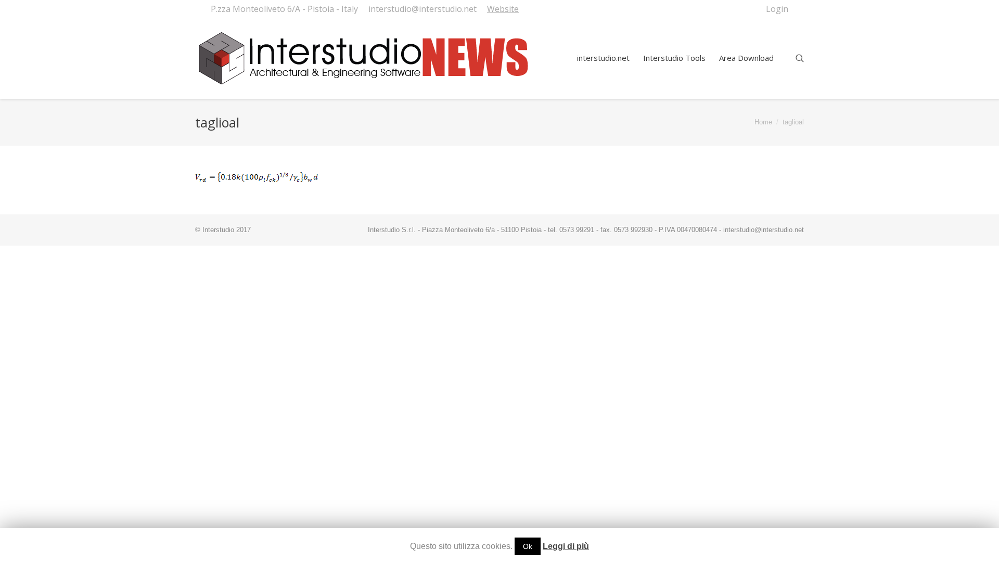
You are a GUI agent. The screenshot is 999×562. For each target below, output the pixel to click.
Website (503, 9)
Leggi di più (566, 546)
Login (777, 9)
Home (763, 122)
